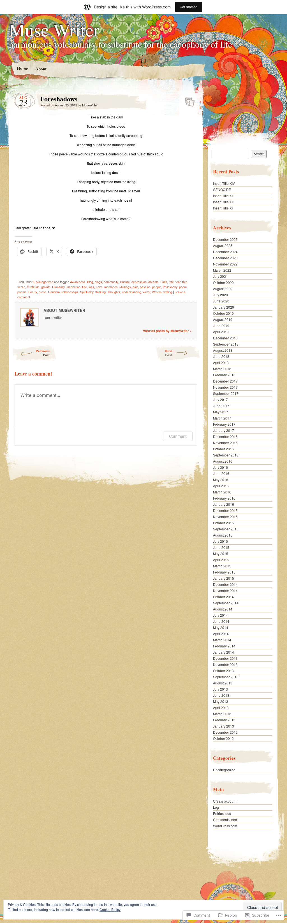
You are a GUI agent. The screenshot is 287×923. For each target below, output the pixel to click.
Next (168, 352)
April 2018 (221, 362)
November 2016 (225, 442)
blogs (98, 281)
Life (84, 287)
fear (177, 281)
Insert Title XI (223, 208)
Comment (178, 436)
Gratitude (33, 287)
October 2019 (223, 313)
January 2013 (223, 726)
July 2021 (220, 276)
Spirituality (87, 292)
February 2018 (224, 374)
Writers (157, 292)
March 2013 (222, 713)
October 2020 (223, 282)
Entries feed (222, 813)
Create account (224, 801)
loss (91, 287)
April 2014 (221, 633)
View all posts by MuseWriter (167, 330)
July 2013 (220, 689)
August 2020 (222, 288)
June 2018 (221, 356)
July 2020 (220, 294)
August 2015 (222, 535)
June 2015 (221, 547)
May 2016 (220, 479)
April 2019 (221, 331)
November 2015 (225, 516)
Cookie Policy (110, 909)
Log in (218, 807)
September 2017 (226, 393)
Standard (188, 100)
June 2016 (221, 473)
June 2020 (221, 301)
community (111, 281)
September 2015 (226, 528)
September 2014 (226, 602)
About (40, 68)
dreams (153, 281)
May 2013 (220, 701)
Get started (189, 7)
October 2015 (223, 522)
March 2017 (222, 418)
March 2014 (222, 639)
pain (135, 287)
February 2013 (224, 719)
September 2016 (226, 455)
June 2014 (221, 621)
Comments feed (225, 819)
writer (146, 292)
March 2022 (222, 270)
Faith (163, 281)
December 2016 (225, 436)
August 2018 (222, 350)
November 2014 (225, 590)
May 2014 (220, 627)
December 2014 (225, 584)
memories (111, 287)
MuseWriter (90, 105)
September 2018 (226, 344)
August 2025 (222, 245)
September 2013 (226, 676)
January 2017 (223, 430)
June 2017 (221, 405)
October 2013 (223, 670)
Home (22, 68)
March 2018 (222, 368)
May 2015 (220, 553)
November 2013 (225, 664)
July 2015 (220, 541)
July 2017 (220, 399)
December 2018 (225, 337)
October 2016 (223, 448)
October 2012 (223, 738)
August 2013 (222, 682)
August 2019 (222, 319)
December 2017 (225, 381)
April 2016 (221, 485)
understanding (131, 292)
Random (54, 292)
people (156, 287)
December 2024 (225, 251)
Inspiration (73, 287)
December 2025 (225, 239)
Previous (43, 352)
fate (171, 281)
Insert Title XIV (224, 183)
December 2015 (225, 510)
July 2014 (220, 615)
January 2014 (223, 652)
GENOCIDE (222, 189)
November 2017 (225, 387)
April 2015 (221, 559)
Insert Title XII (223, 201)
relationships (69, 292)
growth (45, 287)
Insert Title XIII (223, 195)
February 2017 (224, 424)
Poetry (32, 292)
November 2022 (225, 264)
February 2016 (224, 498)
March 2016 (222, 492)
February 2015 (224, 572)
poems (22, 292)
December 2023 (225, 257)
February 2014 (224, 646)
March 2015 (222, 565)
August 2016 (222, 461)
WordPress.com (225, 825)
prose (43, 292)
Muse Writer (54, 29)
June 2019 (221, 325)
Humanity (58, 287)
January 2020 (223, 307)
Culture (125, 281)
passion (145, 287)
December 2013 (225, 658)
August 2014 (222, 609)
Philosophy (170, 287)
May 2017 (220, 411)
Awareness (77, 281)
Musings (125, 287)
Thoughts (113, 292)
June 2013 (221, 695)
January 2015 (223, 578)
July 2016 (220, 467)
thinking (100, 292)
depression (139, 281)
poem (183, 287)
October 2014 (223, 596)
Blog (90, 281)
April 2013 (221, 707)
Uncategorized (43, 281)
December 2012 (225, 732)
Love (99, 287)
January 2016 (223, 504)
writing (167, 292)
